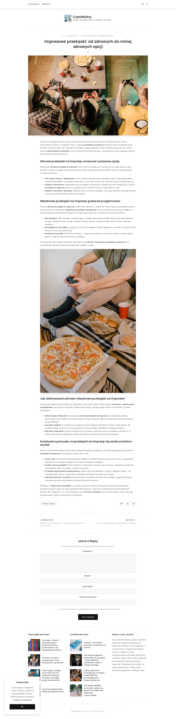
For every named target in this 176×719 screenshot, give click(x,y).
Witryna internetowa (88, 597)
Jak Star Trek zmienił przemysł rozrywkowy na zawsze (95, 645)
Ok (22, 707)
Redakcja (46, 4)
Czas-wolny (33, 4)
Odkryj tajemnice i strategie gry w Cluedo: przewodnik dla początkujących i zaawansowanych (94, 675)
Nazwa (88, 576)
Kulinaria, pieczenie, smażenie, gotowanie (98, 36)
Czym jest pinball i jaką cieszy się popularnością (53, 690)
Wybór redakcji (49, 504)
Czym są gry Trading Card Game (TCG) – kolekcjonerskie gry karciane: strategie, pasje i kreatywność (51, 675)
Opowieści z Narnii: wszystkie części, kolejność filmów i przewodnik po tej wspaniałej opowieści (51, 645)
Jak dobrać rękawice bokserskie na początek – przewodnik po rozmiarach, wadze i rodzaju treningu (94, 660)
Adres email (88, 586)
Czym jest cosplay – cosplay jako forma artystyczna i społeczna (52, 660)
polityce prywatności (23, 700)
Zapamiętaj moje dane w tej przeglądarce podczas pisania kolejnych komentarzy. (89, 609)
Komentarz (88, 551)
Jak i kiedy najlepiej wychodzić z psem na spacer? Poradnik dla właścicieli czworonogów (93, 690)
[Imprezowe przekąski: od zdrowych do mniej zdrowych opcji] (88, 95)
